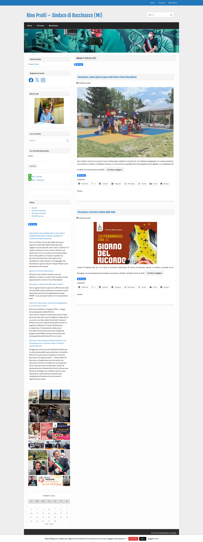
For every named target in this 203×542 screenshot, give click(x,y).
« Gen (46, 524)
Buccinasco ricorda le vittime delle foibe (96, 212)
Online (33, 64)
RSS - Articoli (36, 176)
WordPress (164, 533)
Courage (173, 533)
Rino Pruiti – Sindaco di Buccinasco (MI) (64, 15)
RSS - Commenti (37, 180)
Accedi (34, 208)
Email (31, 156)
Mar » (52, 524)
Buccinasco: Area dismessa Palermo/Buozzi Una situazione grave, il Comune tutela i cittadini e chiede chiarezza (47, 343)
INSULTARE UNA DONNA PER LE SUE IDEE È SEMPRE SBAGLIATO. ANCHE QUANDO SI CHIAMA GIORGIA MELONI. (47, 236)
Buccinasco (173, 3)
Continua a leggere (114, 170)
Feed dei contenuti (39, 210)
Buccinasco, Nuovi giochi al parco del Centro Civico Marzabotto (107, 77)
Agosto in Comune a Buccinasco (41, 271)
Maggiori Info (153, 539)
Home (152, 3)
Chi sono (161, 3)
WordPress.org (37, 216)
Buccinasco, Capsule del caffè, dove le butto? (46, 284)
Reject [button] (143, 539)
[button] (33, 397)
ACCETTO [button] (133, 539)
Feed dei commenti (39, 213)
